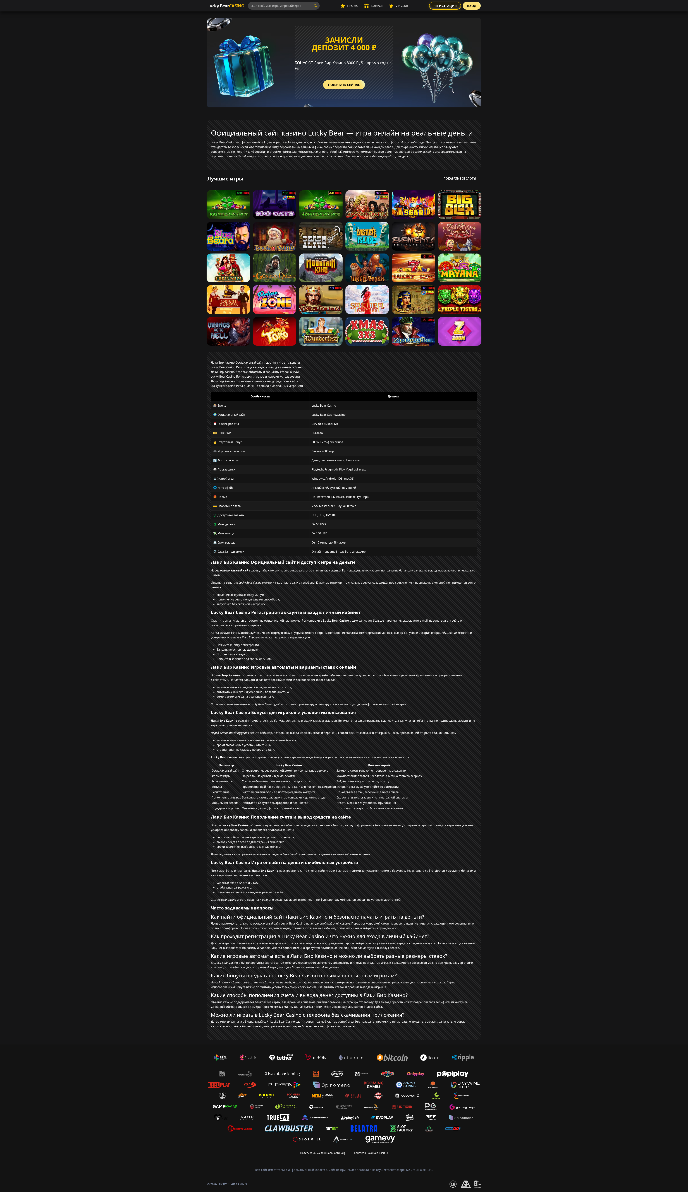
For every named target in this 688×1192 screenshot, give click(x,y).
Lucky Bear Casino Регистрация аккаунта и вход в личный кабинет (257, 367)
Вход (471, 6)
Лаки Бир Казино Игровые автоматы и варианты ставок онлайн (255, 372)
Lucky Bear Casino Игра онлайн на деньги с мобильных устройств (257, 386)
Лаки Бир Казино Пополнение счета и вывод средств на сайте (254, 381)
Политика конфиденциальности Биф (322, 1153)
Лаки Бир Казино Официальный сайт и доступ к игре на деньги (255, 363)
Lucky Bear (225, 6)
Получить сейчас (344, 85)
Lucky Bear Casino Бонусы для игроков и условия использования (256, 376)
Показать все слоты (459, 178)
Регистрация (445, 6)
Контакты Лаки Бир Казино (371, 1153)
